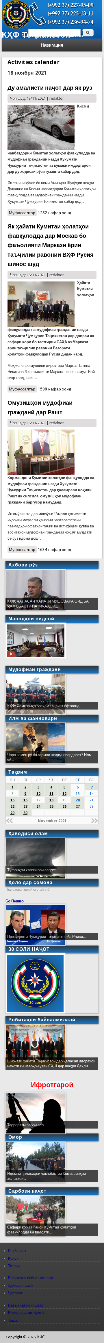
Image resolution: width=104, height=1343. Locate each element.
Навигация (52, 45)
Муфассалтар (23, 212)
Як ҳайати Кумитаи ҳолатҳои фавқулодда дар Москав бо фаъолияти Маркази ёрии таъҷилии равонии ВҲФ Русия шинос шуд (51, 245)
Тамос (13, 1320)
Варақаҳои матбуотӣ (26, 1313)
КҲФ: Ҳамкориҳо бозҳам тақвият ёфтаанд (43, 706)
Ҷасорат (15, 1293)
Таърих (14, 1266)
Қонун (13, 1258)
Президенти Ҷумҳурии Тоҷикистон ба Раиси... (46, 936)
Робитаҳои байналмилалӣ (30, 1278)
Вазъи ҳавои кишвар (25, 1305)
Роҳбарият (17, 1251)
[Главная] (16, 27)
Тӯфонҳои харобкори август (31, 870)
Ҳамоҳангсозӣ (20, 1285)
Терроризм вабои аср (25, 1125)
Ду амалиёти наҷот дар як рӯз (50, 87)
